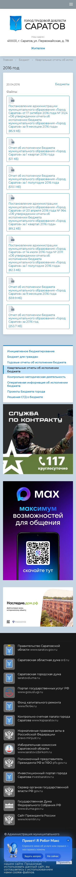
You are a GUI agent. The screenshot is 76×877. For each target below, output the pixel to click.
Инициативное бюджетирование (31, 351)
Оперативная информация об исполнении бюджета (37, 384)
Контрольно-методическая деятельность (36, 377)
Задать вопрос (32, 856)
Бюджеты (62, 84)
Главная (8, 59)
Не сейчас (53, 856)
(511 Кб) (37, 151)
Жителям (38, 48)
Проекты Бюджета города (26, 391)
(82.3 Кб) (37, 255)
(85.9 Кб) (38, 116)
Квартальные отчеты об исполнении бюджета (33, 369)
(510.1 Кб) (37, 179)
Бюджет (24, 59)
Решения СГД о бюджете (25, 397)
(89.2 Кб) (37, 213)
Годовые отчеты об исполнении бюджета (36, 362)
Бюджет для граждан (22, 356)
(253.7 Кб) (37, 318)
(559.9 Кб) (37, 290)
